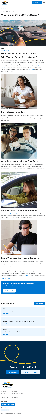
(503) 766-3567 (4, 397)
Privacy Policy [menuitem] (3, 414)
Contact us (31, 69)
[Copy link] (8, 50)
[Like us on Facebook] (4, 410)
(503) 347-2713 (15, 397)
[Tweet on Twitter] (6, 50)
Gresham (3, 391)
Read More (6, 313)
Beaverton (14, 391)
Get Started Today (5, 278)
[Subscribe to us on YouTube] (8, 410)
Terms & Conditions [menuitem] (11, 414)
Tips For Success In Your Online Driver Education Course (18, 321)
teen (11, 213)
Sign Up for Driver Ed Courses (30, 372)
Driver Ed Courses (9, 290)
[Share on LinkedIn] (2, 50)
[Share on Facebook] (4, 50)
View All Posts (39, 303)
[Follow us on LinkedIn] (2, 410)
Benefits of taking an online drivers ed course (15, 311)
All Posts (5, 8)
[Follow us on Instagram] (6, 410)
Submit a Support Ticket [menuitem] (8, 404)
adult (17, 213)
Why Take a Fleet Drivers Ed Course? (13, 332)
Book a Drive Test (13, 372)
